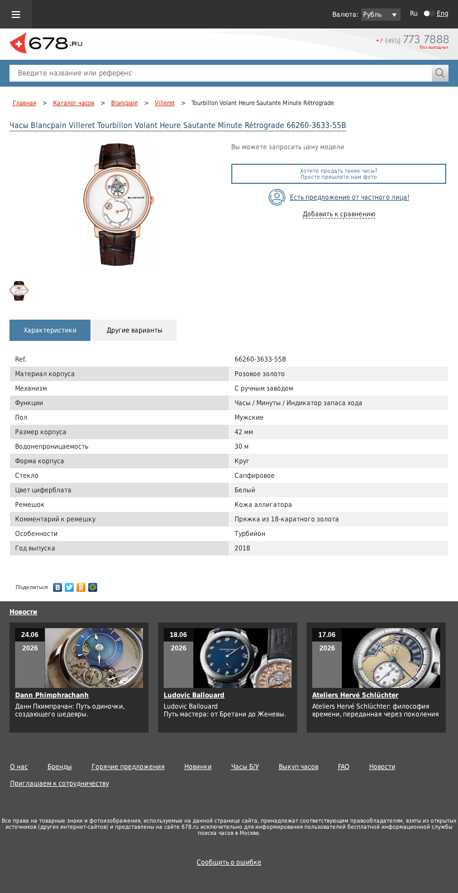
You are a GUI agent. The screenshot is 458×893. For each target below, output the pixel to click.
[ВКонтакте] (58, 584)
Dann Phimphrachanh (52, 695)
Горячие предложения (128, 767)
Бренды (59, 767)
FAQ (344, 767)
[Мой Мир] (93, 584)
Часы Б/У (245, 767)
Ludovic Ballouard (194, 695)
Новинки (198, 767)
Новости (23, 612)
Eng (443, 13)
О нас (19, 767)
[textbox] (220, 73)
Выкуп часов (298, 767)
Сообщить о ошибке (229, 862)
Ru (414, 13)
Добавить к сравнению (339, 214)
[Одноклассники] (81, 584)
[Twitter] (69, 584)
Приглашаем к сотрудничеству (59, 783)
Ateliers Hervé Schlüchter (355, 695)
